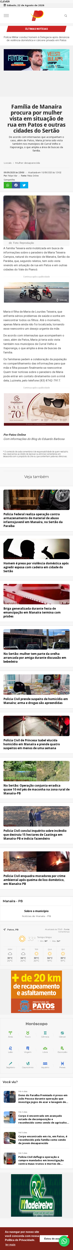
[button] (64, 1241)
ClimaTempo (64, 932)
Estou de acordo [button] (53, 1238)
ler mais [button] (10, 1244)
